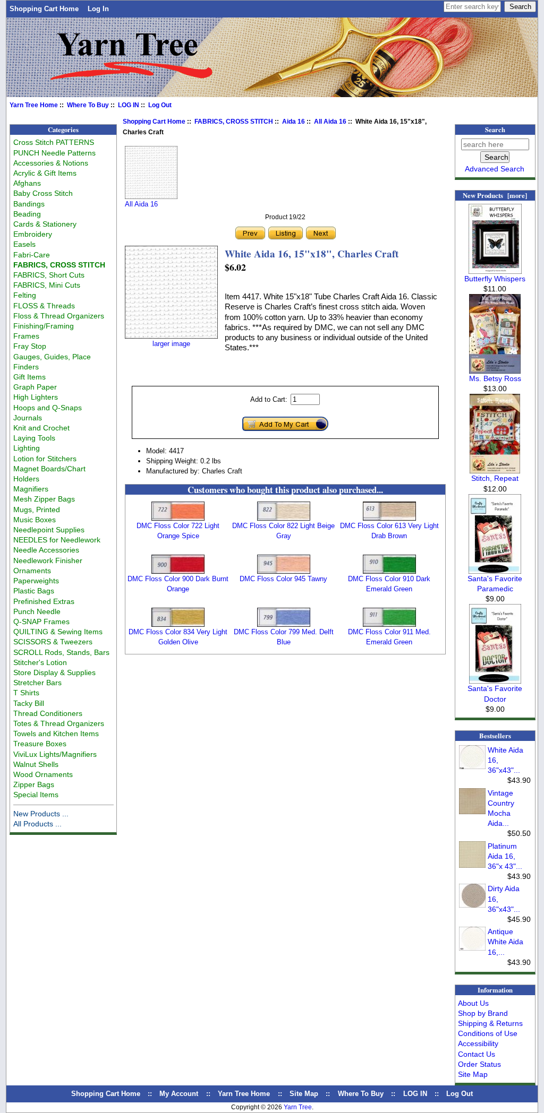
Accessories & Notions (50, 163)
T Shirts (26, 692)
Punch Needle (37, 611)
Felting (24, 295)
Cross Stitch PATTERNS (53, 142)
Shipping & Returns (490, 1023)
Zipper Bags (33, 784)
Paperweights (36, 580)
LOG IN (128, 105)
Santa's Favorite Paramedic (495, 583)
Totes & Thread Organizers (58, 723)
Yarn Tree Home (34, 105)
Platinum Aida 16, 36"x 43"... (505, 856)
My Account (178, 1094)
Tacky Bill (28, 703)
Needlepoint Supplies (48, 529)
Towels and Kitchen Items (56, 733)
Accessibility (478, 1043)
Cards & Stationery (44, 224)
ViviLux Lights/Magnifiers (55, 754)
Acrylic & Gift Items (44, 173)
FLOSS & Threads (44, 305)
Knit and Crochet (41, 428)
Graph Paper (35, 387)
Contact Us (476, 1054)
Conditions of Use (487, 1033)
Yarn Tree (298, 1107)
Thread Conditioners (47, 713)
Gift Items (29, 377)
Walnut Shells (35, 764)
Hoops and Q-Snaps (47, 407)
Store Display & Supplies (54, 672)
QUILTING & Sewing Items (58, 631)
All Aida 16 (330, 121)
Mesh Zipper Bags (44, 499)
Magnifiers (30, 489)
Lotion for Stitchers (44, 458)
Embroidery (32, 234)
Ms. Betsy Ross (495, 378)
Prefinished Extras (43, 601)
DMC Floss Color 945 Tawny (283, 579)
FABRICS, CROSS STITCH (233, 121)
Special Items (35, 794)
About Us (473, 1003)
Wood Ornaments (43, 774)
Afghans (27, 183)
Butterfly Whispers (494, 278)
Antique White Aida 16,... (505, 941)
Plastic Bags (33, 590)
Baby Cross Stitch (43, 193)
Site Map (473, 1074)
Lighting (26, 448)
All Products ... (37, 823)
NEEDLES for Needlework (56, 540)
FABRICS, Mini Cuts (46, 285)
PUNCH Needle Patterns (54, 153)
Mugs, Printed (36, 509)
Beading (27, 214)
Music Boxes (34, 519)
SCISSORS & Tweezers (52, 641)
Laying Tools (34, 438)
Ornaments (32, 570)
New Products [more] (495, 195)
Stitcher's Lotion (40, 662)
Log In (98, 9)
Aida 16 (293, 121)
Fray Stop (29, 346)
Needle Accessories (46, 550)
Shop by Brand (483, 1013)
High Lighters (35, 397)
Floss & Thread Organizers (58, 316)
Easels (24, 244)
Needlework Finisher (47, 560)
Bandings (29, 204)
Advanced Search (494, 169)
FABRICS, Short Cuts (48, 275)
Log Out (160, 105)
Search (495, 129)
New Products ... (41, 813)
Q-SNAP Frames (41, 621)
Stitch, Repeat (494, 478)
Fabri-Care (31, 255)
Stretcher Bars (37, 682)
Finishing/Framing (43, 326)
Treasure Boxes (39, 743)
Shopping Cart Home (44, 9)
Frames (26, 336)
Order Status (479, 1064)
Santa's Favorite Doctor (495, 693)
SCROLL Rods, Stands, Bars (61, 652)
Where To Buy (88, 105)
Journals (27, 417)
